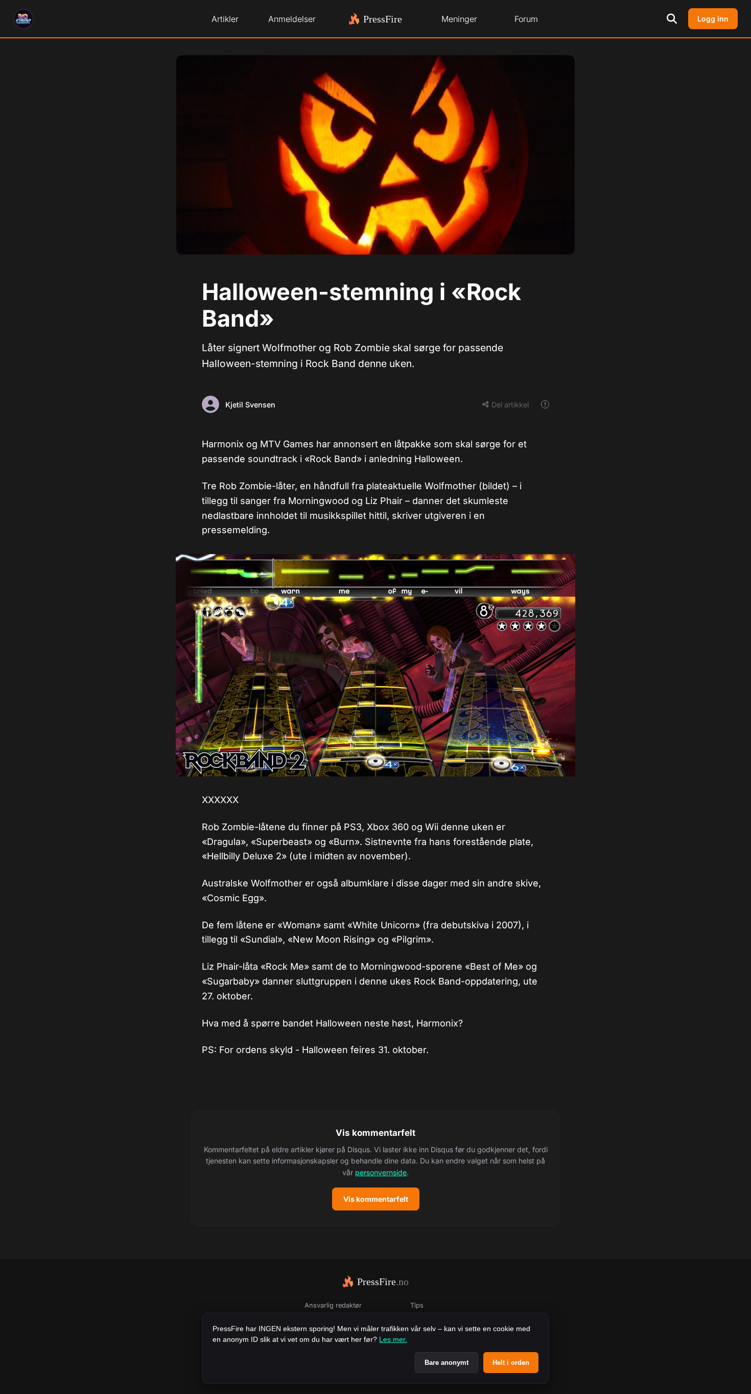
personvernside (381, 1172)
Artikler (225, 19)
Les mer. (393, 1339)
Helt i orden (510, 1362)
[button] (375, 1168)
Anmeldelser (292, 19)
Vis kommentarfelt (375, 1199)
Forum (526, 19)
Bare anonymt (446, 1362)
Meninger (459, 19)
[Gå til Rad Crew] (23, 19)
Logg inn (713, 18)
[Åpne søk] (672, 19)
